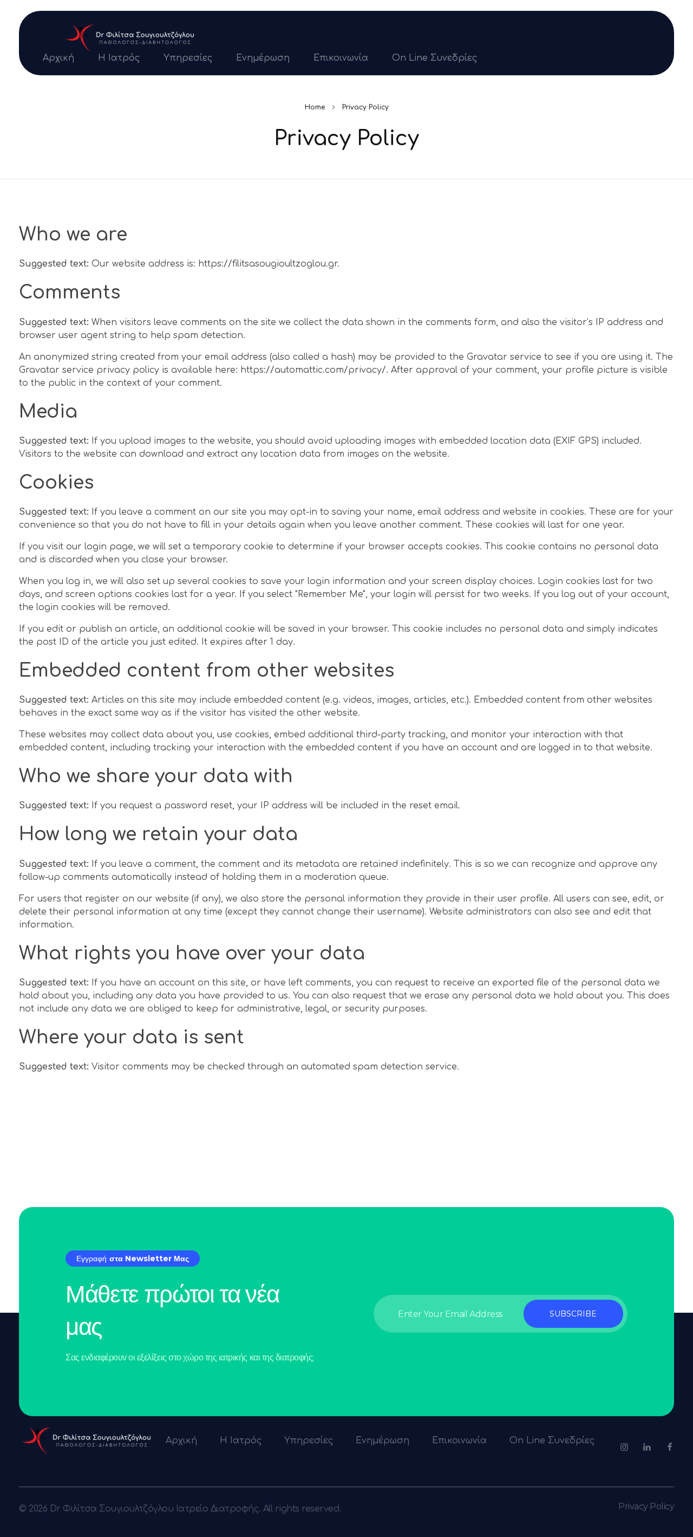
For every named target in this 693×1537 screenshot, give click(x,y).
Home (315, 107)
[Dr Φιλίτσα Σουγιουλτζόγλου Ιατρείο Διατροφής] (130, 38)
